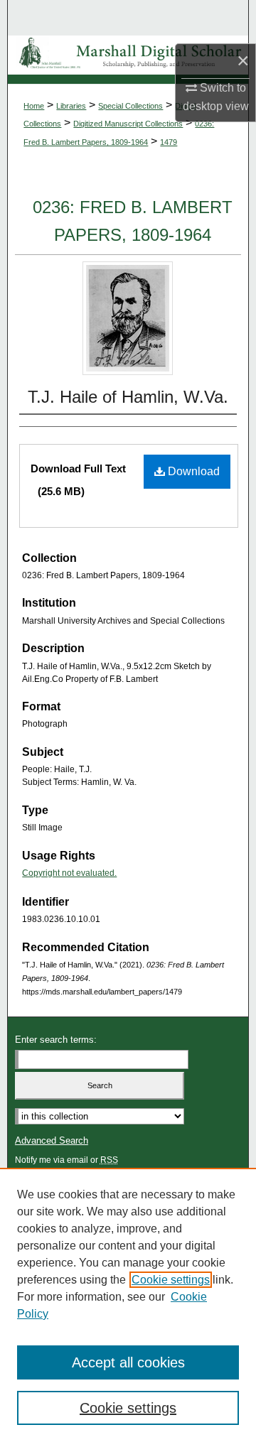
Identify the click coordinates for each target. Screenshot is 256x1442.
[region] (128, 1305)
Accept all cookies (128, 1362)
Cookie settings (171, 1280)
